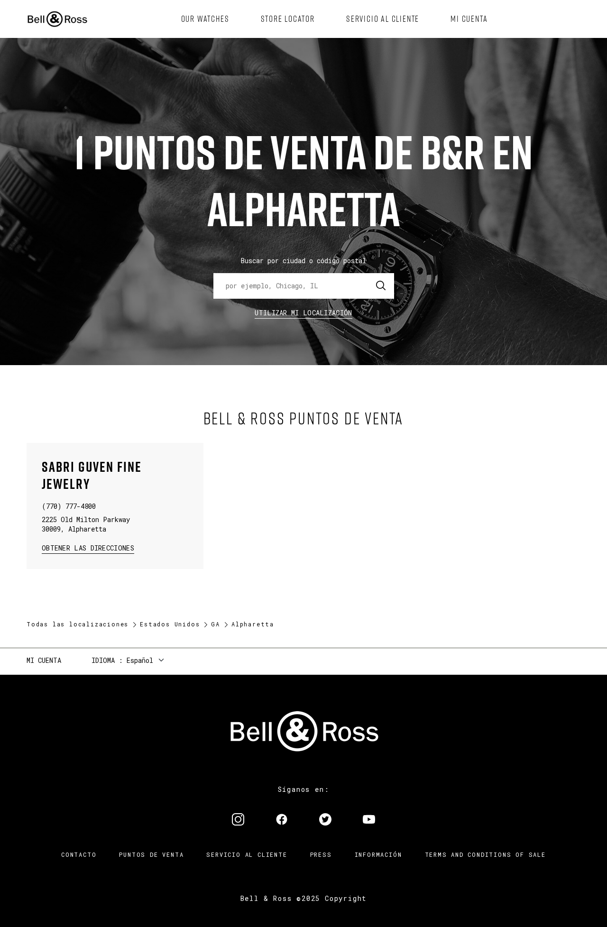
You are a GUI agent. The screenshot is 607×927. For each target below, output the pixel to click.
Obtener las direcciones (87, 547)
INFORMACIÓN (378, 854)
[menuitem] (205, 19)
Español (140, 660)
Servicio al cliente (246, 854)
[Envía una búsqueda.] (381, 286)
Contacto (78, 854)
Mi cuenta (44, 660)
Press (321, 854)
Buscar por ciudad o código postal (303, 260)
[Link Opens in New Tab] (238, 820)
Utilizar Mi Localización (303, 312)
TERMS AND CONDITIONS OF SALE (485, 854)
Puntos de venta (151, 854)
